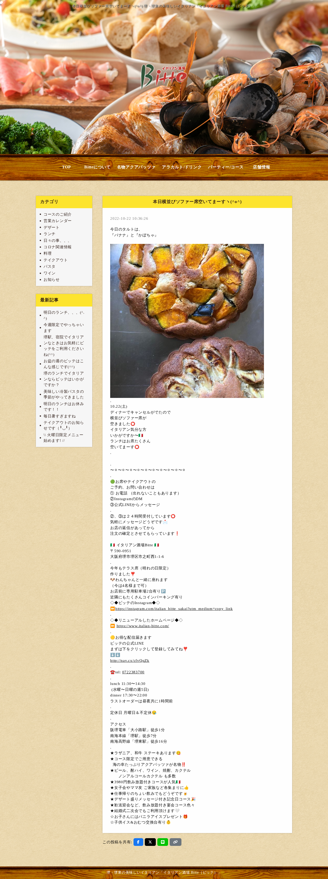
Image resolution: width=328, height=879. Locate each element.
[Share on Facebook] (138, 842)
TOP (66, 167)
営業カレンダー (58, 221)
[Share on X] (150, 842)
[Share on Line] (162, 842)
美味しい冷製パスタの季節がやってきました (64, 394)
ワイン (50, 273)
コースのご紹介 (58, 214)
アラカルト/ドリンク (182, 167)
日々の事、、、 (58, 240)
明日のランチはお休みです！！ (64, 407)
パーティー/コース (226, 167)
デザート (52, 227)
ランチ (50, 234)
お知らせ (52, 280)
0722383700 (133, 672)
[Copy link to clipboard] (175, 842)
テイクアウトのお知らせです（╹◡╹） (64, 426)
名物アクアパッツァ (136, 167)
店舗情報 (261, 167)
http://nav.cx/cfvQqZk (129, 660)
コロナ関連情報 (58, 247)
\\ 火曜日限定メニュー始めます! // (64, 438)
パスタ (50, 266)
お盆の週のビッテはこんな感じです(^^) (64, 364)
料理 (48, 253)
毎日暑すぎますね (60, 416)
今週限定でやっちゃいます (64, 328)
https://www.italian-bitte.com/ (143, 626)
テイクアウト (56, 260)
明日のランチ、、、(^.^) (64, 315)
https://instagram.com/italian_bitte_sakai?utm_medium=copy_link (174, 609)
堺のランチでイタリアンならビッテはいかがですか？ (64, 379)
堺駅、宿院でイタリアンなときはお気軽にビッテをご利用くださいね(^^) (64, 346)
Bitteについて (97, 167)
